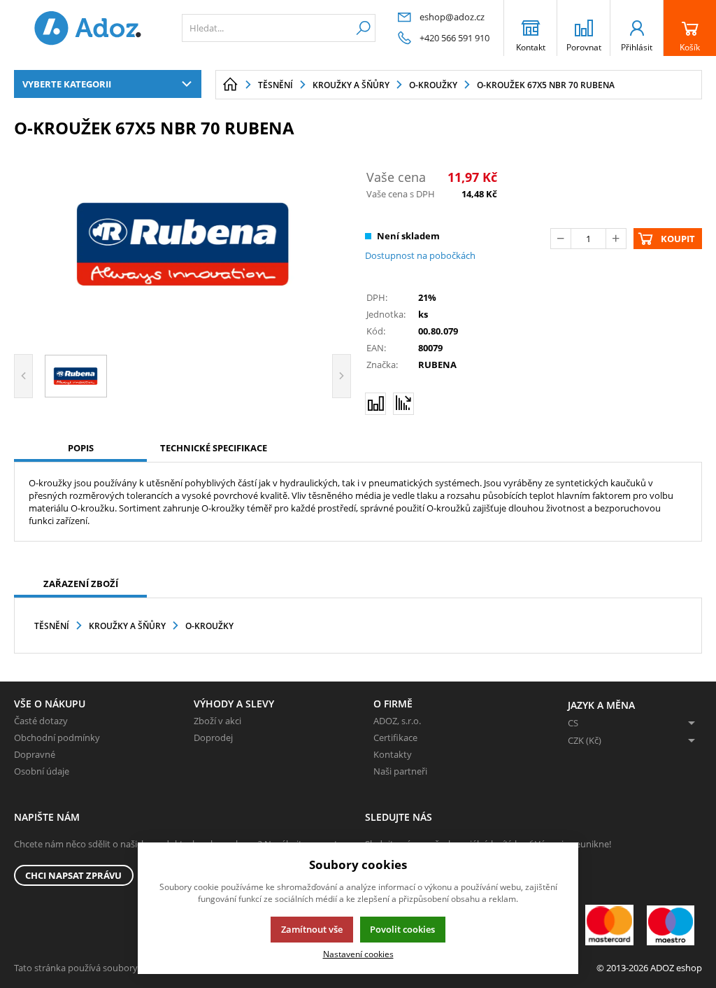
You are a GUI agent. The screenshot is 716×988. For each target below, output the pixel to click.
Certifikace (395, 737)
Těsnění (51, 626)
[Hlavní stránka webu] (230, 85)
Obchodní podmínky (57, 737)
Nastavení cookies (358, 953)
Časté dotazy (41, 720)
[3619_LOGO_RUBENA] (182, 244)
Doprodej (213, 737)
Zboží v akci (217, 720)
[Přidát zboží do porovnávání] (375, 404)
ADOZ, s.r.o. (397, 720)
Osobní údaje (41, 771)
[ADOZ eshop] (87, 28)
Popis (81, 448)
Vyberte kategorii (66, 84)
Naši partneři (400, 771)
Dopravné (34, 754)
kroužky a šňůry (127, 626)
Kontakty (392, 754)
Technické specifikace (213, 448)
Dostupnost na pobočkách (420, 255)
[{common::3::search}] (363, 28)
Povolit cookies (402, 929)
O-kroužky (209, 626)
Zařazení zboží (80, 583)
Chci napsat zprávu (73, 875)
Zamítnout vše (312, 929)
